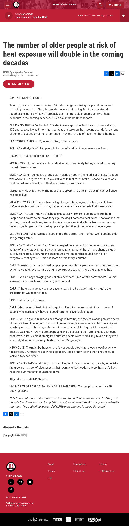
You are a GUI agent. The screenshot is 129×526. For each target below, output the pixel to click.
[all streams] (124, 15)
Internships (78, 471)
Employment (79, 464)
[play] (8, 16)
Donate (116, 4)
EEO (50, 478)
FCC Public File (107, 471)
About (51, 464)
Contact (51, 471)
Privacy (103, 464)
